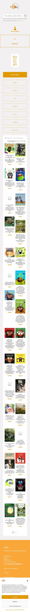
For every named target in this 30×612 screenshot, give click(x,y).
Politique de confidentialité (19, 609)
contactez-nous (21, 20)
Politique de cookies (9, 609)
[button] (27, 581)
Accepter (15, 597)
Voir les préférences (15, 606)
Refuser (15, 601)
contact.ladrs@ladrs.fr (15, 564)
